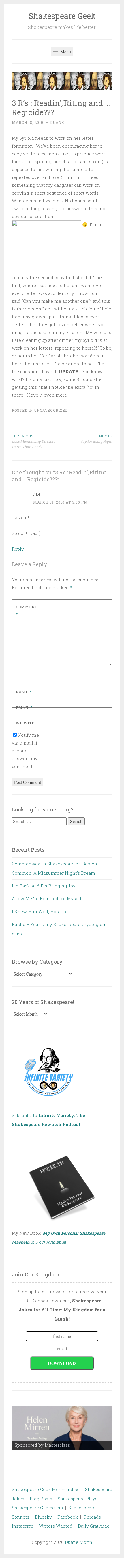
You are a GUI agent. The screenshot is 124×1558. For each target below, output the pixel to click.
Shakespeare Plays (77, 1498)
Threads (92, 1517)
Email (24, 707)
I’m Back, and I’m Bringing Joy (44, 886)
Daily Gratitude (94, 1526)
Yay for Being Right (96, 439)
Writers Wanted (55, 1526)
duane (57, 122)
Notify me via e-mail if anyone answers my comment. (25, 750)
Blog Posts (41, 1498)
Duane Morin (78, 1542)
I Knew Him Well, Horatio (39, 911)
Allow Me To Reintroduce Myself (46, 898)
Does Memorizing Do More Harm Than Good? (33, 441)
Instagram (22, 1526)
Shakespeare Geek (62, 16)
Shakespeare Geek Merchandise (46, 1489)
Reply (18, 549)
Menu (65, 51)
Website (25, 723)
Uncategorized (51, 410)
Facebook (67, 1517)
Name (23, 691)
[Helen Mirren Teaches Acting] (62, 1428)
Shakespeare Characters (37, 1507)
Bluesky (43, 1517)
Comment (26, 610)
